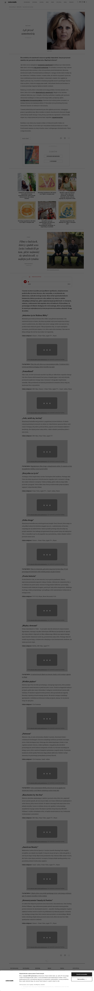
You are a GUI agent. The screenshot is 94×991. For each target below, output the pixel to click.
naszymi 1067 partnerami (30, 975)
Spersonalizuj (80, 979)
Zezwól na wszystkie (81, 974)
